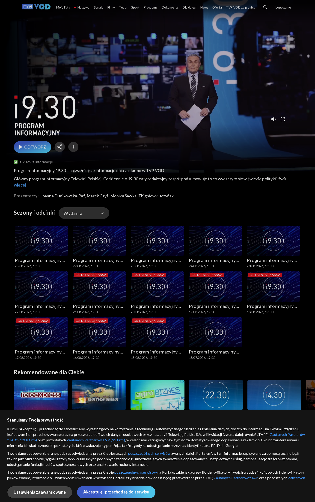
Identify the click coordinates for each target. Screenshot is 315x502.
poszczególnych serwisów (149, 453)
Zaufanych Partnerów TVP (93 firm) (96, 440)
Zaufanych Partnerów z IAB (236, 477)
